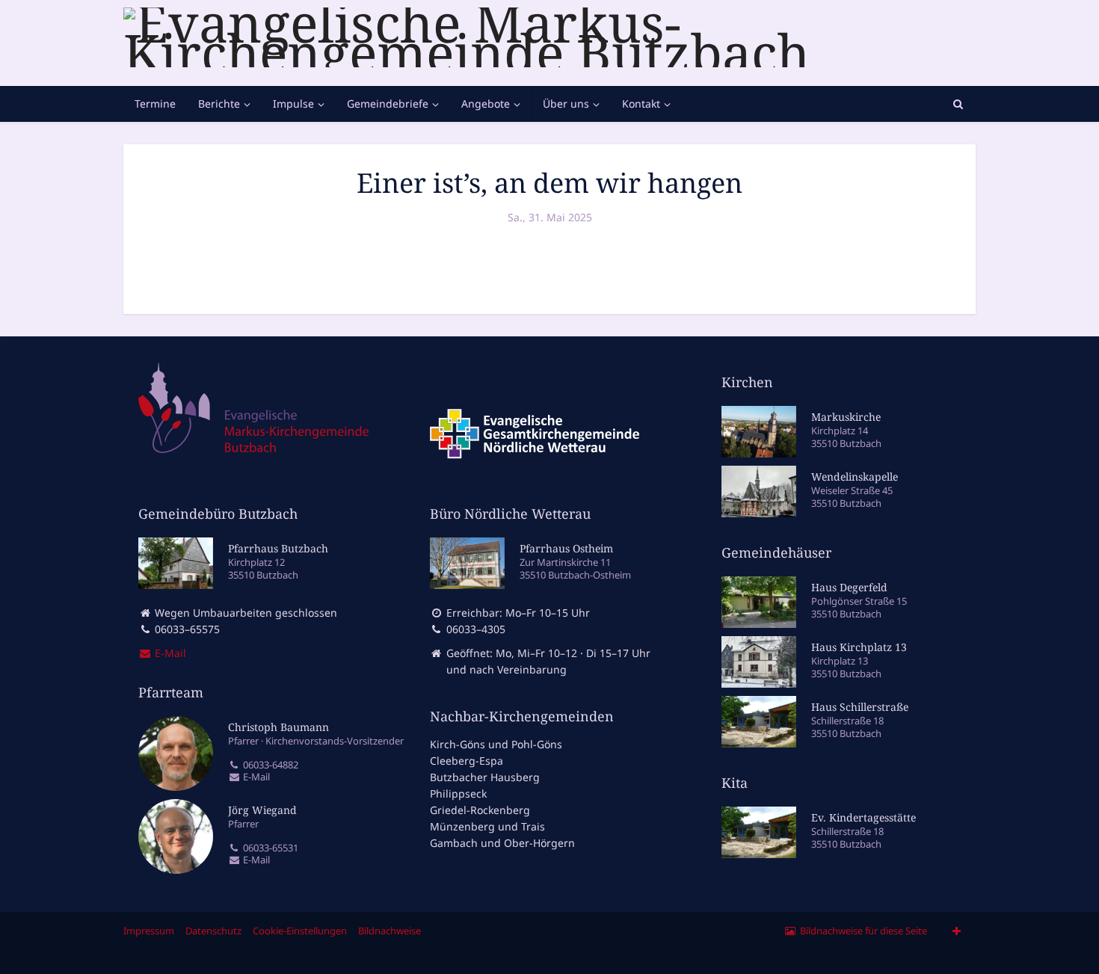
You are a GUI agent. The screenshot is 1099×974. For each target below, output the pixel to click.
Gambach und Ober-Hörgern (502, 843)
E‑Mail (169, 653)
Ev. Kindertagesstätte (863, 817)
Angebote (485, 103)
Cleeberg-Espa (466, 760)
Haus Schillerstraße (859, 707)
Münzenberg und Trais (487, 826)
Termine (155, 103)
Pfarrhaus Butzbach (278, 548)
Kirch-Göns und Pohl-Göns (496, 744)
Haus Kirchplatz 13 (859, 647)
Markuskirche (846, 417)
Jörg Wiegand (262, 810)
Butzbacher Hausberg (485, 777)
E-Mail (255, 777)
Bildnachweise (389, 930)
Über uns (566, 103)
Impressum (148, 930)
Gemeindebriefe (387, 103)
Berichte (219, 103)
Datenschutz (213, 930)
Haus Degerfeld (849, 587)
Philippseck (458, 793)
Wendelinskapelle (854, 476)
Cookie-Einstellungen (300, 930)
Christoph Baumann (278, 727)
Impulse (293, 103)
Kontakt (641, 103)
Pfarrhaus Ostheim (566, 548)
